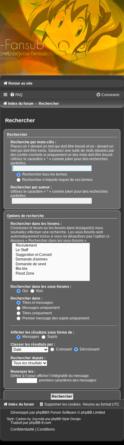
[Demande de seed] (50, 264)
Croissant (63, 349)
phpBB (41, 412)
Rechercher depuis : (28, 358)
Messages (30, 337)
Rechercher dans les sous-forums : (41, 287)
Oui (24, 291)
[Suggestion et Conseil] (50, 255)
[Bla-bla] (50, 268)
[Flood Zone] (50, 273)
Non (39, 291)
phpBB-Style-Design (66, 419)
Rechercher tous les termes (44, 174)
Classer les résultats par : (33, 344)
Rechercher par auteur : (31, 187)
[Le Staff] (50, 250)
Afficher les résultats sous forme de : (42, 332)
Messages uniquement (40, 308)
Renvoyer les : (23, 371)
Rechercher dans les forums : (36, 224)
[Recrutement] (50, 245)
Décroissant (89, 349)
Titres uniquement (36, 313)
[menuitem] (16, 95)
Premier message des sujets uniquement (55, 318)
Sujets (51, 337)
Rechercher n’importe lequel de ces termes (57, 180)
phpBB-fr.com (40, 423)
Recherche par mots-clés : (33, 142)
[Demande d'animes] (50, 259)
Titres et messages (37, 302)
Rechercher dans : (26, 298)
